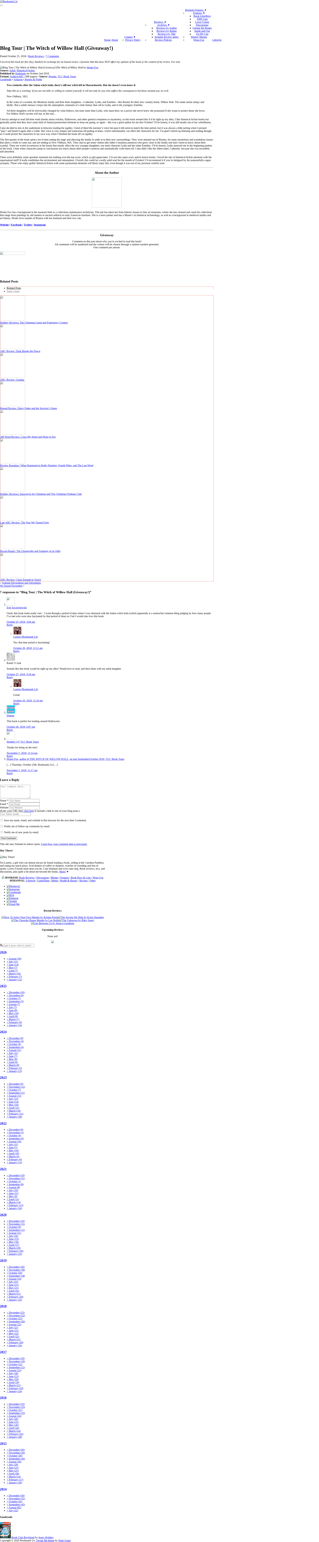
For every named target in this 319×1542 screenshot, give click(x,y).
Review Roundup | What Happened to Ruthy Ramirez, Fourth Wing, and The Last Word (46, 465)
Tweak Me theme (45, 1540)
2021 (3, 1169)
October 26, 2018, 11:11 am (28, 648)
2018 (3, 1306)
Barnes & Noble (33, 79)
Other (93, 880)
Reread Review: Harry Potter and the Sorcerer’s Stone (28, 408)
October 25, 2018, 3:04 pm (21, 621)
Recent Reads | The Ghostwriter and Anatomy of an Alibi (30, 551)
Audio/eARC (17, 76)
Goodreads (5, 79)
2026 (3, 952)
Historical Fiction (26, 70)
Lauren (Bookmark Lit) (25, 636)
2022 (3, 1123)
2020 (3, 1214)
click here (29, 810)
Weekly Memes (199, 37)
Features (198, 13)
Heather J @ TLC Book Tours (23, 741)
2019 (3, 1260)
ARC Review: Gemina (12, 379)
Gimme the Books (202, 28)
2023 (3, 1077)
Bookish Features (195, 10)
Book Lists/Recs (202, 16)
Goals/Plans (43, 880)
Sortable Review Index (167, 37)
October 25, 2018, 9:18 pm (21, 674)
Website (4, 224)
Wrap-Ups (198, 40)
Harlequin (20, 73)
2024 (3, 1031)
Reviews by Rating (167, 31)
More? (62, 871)
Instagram (40, 224)
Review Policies (163, 40)
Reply (10, 624)
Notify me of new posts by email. (21, 832)
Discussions (202, 25)
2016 (3, 1397)
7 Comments (52, 56)
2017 (3, 1352)
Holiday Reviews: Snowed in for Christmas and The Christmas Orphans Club (41, 494)
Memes (54, 877)
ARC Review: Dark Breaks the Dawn (20, 351)
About (114, 40)
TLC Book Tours (67, 76)
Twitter (28, 224)
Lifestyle (216, 40)
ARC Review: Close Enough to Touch (20, 579)
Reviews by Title (166, 34)
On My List (202, 34)
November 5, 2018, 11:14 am (22, 753)
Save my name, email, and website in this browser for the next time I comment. (45, 820)
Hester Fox (92, 67)
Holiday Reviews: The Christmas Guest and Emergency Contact (34, 322)
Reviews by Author (166, 28)
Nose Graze (64, 1540)
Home (107, 40)
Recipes (83, 880)
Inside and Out (202, 31)
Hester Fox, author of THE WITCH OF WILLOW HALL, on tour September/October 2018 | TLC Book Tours (65, 759)
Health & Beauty (69, 880)
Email (4, 804)
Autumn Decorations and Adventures (21, 582)
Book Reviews (36, 56)
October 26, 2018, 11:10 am (28, 700)
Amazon (18, 79)
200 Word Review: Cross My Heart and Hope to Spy (28, 436)
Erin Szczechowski (17, 607)
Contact (129, 37)
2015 (3, 1443)
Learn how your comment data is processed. (64, 844)
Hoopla (52, 76)
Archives (162, 25)
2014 (3, 1489)
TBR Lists (202, 19)
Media (54, 880)
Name (4, 800)
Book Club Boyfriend (22, 1537)
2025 (3, 986)
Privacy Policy (133, 40)
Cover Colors (202, 22)
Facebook (16, 224)
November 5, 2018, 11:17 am (22, 770)
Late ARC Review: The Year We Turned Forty (24, 522)
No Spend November (11, 585)
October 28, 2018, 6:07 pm (21, 726)
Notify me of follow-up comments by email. (27, 826)
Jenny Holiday (46, 1537)
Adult (12, 70)
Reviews (159, 22)
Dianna (10, 715)
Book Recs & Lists (81, 877)
